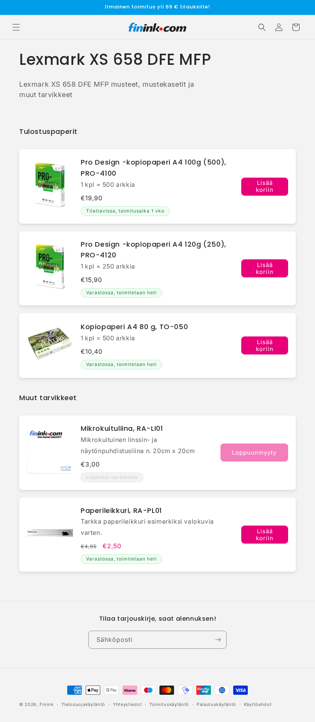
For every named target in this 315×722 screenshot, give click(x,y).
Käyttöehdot (258, 704)
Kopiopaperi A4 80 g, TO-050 (134, 326)
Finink (47, 704)
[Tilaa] (217, 640)
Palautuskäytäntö (216, 704)
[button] (16, 27)
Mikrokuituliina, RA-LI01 (122, 428)
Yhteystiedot (127, 704)
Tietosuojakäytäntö (83, 704)
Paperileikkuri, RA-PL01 (121, 510)
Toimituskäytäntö (169, 704)
